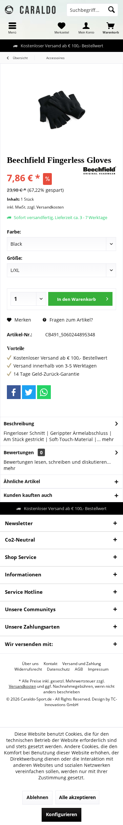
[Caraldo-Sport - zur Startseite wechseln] (31, 9)
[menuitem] (12, 27)
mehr (107, 439)
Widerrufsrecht (28, 669)
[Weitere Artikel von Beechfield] (99, 170)
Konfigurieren (61, 814)
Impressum (98, 669)
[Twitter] (29, 392)
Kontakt (50, 663)
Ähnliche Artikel (22, 481)
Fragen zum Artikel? (70, 320)
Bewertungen (19, 452)
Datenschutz (58, 669)
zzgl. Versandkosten (45, 207)
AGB (79, 669)
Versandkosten (22, 686)
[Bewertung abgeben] (44, 169)
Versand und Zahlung (81, 663)
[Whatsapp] (44, 392)
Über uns (30, 663)
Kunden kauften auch (28, 495)
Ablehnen (37, 797)
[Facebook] (14, 392)
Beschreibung (19, 423)
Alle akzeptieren (77, 797)
